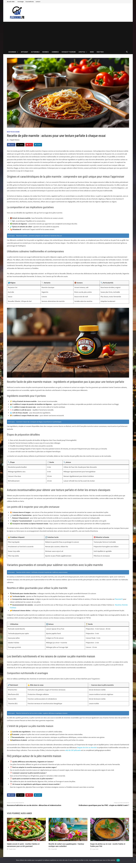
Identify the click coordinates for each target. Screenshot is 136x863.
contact (38, 1)
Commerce (55, 52)
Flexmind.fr (119, 599)
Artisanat (24, 52)
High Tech (100, 52)
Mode (92, 52)
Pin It (30, 144)
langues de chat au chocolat (87, 747)
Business (45, 52)
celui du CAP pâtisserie (73, 750)
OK (118, 860)
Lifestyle (82, 52)
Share (12, 144)
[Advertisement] (68, 36)
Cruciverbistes (29, 1)
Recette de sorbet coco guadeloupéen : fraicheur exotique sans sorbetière (66, 845)
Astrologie (21, 1)
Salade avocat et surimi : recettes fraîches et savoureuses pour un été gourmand (23, 845)
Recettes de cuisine (13, 132)
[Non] (134, 860)
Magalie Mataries (15, 140)
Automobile (35, 52)
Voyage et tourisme (69, 52)
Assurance (12, 52)
